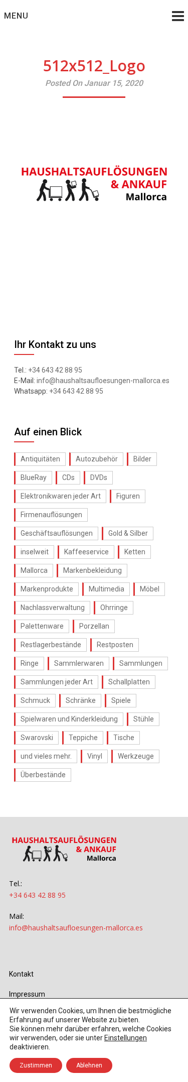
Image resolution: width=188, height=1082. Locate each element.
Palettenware (42, 626)
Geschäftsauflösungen (57, 533)
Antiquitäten (40, 459)
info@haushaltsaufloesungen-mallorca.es (103, 381)
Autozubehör (97, 459)
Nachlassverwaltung (53, 608)
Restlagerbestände (51, 645)
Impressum (27, 994)
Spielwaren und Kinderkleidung (69, 719)
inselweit (35, 552)
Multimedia (106, 589)
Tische (123, 738)
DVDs (98, 477)
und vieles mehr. (46, 756)
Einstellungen (125, 1038)
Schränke (81, 700)
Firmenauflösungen (51, 515)
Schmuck (35, 700)
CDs (68, 477)
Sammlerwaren (79, 663)
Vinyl (94, 756)
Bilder (142, 459)
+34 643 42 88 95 (55, 370)
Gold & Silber (128, 533)
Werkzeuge (136, 756)
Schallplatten (129, 682)
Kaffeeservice (86, 552)
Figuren (128, 496)
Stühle (143, 719)
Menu (16, 16)
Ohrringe (114, 608)
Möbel (149, 589)
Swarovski (37, 738)
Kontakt (21, 974)
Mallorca (34, 570)
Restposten (115, 645)
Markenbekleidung (92, 570)
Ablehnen (89, 1065)
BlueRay (34, 477)
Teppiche (83, 738)
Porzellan (94, 626)
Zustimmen (36, 1065)
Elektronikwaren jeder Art (61, 496)
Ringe (30, 663)
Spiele (121, 700)
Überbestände (43, 775)
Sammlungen (140, 663)
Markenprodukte (47, 589)
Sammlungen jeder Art (57, 682)
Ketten (134, 552)
